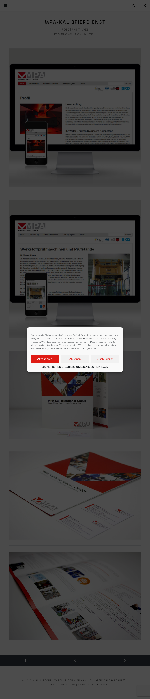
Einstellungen (105, 358)
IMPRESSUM (102, 367)
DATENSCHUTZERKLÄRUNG (79, 367)
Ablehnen (75, 358)
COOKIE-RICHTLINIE (52, 367)
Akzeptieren (44, 358)
